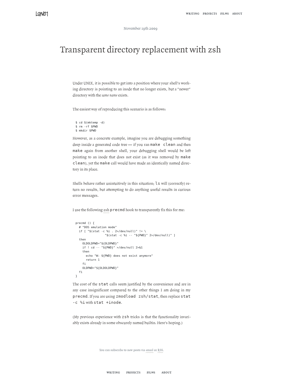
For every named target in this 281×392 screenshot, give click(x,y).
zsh (106, 210)
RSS (160, 350)
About (237, 13)
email (149, 350)
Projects (210, 13)
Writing (193, 13)
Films (224, 13)
